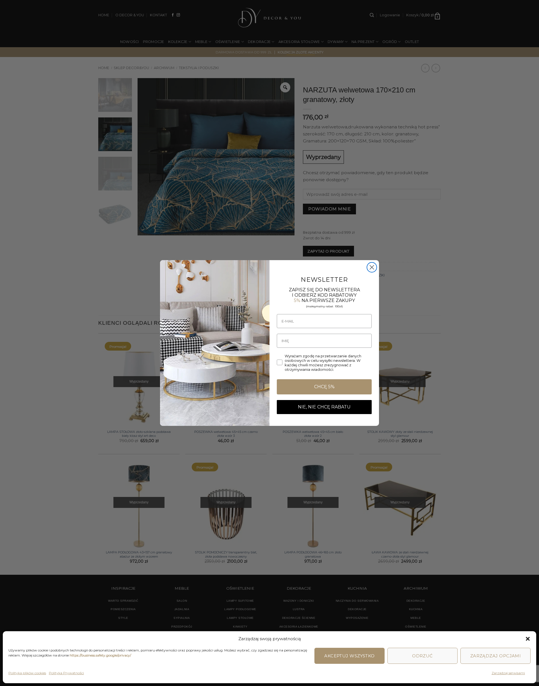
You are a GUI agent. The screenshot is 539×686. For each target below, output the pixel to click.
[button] (528, 639)
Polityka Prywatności (66, 673)
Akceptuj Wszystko (349, 655)
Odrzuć (422, 655)
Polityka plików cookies (27, 673)
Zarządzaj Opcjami (495, 655)
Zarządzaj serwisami (508, 673)
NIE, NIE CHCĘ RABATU (324, 407)
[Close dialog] (372, 267)
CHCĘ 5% (324, 386)
